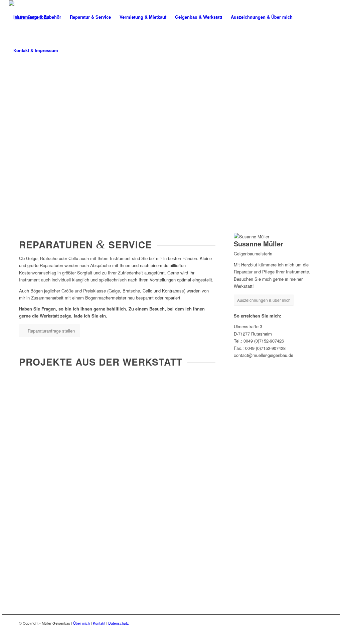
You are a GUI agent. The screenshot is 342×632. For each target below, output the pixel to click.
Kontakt (99, 623)
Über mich (81, 623)
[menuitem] (37, 17)
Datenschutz (118, 623)
